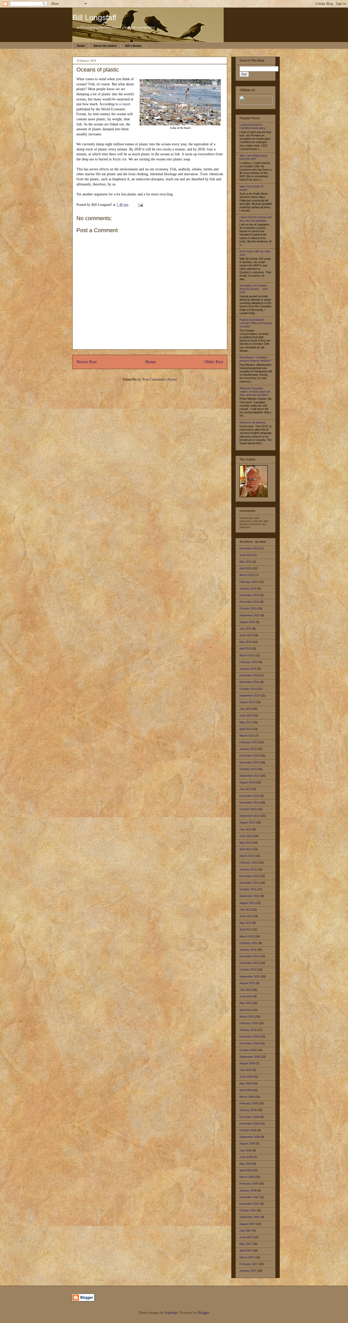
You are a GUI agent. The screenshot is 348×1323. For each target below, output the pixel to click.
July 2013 (245, 788)
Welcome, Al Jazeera (252, 422)
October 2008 (248, 1130)
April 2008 (245, 1170)
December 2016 (249, 548)
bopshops (171, 1313)
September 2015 (249, 615)
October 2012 (248, 809)
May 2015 (245, 641)
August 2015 (247, 621)
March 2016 (246, 574)
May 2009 (245, 1083)
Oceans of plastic (97, 69)
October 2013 (248, 769)
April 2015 (245, 648)
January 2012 (248, 869)
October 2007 (248, 1210)
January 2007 (248, 1270)
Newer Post (86, 361)
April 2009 (245, 1090)
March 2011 (246, 936)
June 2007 (245, 1237)
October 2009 (248, 1050)
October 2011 (247, 889)
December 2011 (249, 876)
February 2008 (248, 1183)
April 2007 (245, 1250)
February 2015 (248, 662)
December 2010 (249, 956)
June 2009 (245, 1076)
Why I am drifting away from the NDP (253, 157)
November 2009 (249, 1043)
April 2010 (245, 1009)
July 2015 (245, 628)
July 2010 (245, 989)
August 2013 (247, 782)
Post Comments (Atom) (160, 379)
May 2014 (245, 722)
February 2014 (248, 742)
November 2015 (249, 601)
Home (81, 45)
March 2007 (246, 1257)
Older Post (213, 361)
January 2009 (248, 1110)
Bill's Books (133, 45)
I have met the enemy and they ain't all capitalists (255, 219)
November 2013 (249, 762)
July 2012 (245, 829)
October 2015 (248, 608)
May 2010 (245, 1003)
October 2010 (248, 969)
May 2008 (245, 1163)
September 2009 (249, 1056)
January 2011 (247, 949)
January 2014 (248, 748)
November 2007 (249, 1203)
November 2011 (249, 882)
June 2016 (245, 555)
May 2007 (245, 1243)
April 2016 (245, 568)
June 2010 (245, 996)
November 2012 (249, 802)
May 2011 (245, 922)
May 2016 (245, 561)
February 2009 (248, 1103)
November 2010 (249, 962)
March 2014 (246, 735)
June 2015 (245, 635)
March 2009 (246, 1096)
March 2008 (246, 1176)
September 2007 (249, 1217)
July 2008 (245, 1150)
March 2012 (246, 855)
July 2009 (245, 1069)
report (126, 104)
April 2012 (245, 849)
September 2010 (249, 976)
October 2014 (248, 688)
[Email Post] (140, 205)
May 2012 (245, 842)
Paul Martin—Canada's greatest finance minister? (255, 359)
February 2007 (248, 1264)
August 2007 (247, 1223)
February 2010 (248, 1023)
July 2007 (245, 1230)
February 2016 (248, 581)
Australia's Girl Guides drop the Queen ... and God (253, 289)
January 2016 (248, 588)
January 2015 (248, 668)
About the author (105, 45)
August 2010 (247, 983)
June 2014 (245, 715)
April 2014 (245, 728)
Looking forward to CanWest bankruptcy (252, 126)
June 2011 (245, 916)
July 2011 (245, 909)
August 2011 (247, 902)
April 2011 (245, 929)
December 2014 (249, 675)
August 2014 (247, 702)
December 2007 (249, 1197)
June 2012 (245, 835)
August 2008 (247, 1143)
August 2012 (247, 822)
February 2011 (248, 942)
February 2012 (248, 862)
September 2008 (249, 1136)
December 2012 (249, 795)
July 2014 (245, 708)
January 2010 (248, 1029)
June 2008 (245, 1157)
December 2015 (249, 595)
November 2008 (249, 1123)
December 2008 (249, 1116)
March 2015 (246, 655)
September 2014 (249, 695)
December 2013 (249, 755)
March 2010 (246, 1016)
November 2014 (249, 681)
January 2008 (248, 1190)
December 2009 (249, 1036)
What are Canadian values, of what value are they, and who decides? (254, 391)
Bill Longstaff (94, 17)
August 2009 (247, 1063)
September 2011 (249, 895)
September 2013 (249, 775)
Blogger (203, 1313)
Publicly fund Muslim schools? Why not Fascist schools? (255, 323)
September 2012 (249, 815)
